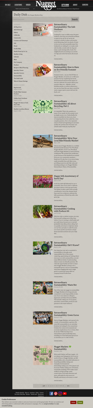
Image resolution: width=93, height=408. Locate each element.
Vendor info (34, 394)
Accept (80, 402)
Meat (15, 59)
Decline (73, 402)
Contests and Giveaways (21, 40)
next (68, 385)
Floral (15, 46)
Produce (16, 65)
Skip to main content (6, 1)
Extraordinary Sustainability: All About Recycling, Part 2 (65, 103)
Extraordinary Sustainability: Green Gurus (66, 313)
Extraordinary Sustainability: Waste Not (65, 283)
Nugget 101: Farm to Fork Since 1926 (21, 104)
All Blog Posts (18, 27)
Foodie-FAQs (17, 48)
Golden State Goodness (20, 99)
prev (44, 385)
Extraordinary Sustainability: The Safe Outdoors (64, 27)
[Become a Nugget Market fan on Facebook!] (51, 395)
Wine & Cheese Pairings (21, 81)
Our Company (18, 62)
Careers (85, 4)
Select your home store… (23, 8)
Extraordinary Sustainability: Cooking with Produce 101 (64, 208)
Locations (18, 4)
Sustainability (18, 76)
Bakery (16, 32)
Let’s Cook (65, 4)
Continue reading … (58, 58)
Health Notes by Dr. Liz (20, 51)
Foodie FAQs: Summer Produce (20, 93)
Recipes (28, 394)
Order (28, 4)
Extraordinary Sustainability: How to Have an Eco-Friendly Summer (66, 67)
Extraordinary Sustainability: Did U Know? (66, 243)
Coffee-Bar (17, 35)
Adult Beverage (18, 29)
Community (17, 38)
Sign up (27, 392)
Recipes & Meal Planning (21, 67)
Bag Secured (18, 88)
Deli (15, 43)
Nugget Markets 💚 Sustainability (62, 347)
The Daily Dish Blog (19, 394)
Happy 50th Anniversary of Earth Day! (66, 177)
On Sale (7, 4)
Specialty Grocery (19, 73)
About (75, 4)
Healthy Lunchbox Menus (21, 110)
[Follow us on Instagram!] (60, 395)
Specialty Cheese (18, 70)
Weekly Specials (20, 392)
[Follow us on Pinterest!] (56, 395)
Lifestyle (16, 57)
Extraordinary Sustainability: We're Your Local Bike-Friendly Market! (66, 138)
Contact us (41, 396)
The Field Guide (18, 78)
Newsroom (41, 394)
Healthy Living (18, 54)
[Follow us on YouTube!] (65, 395)
